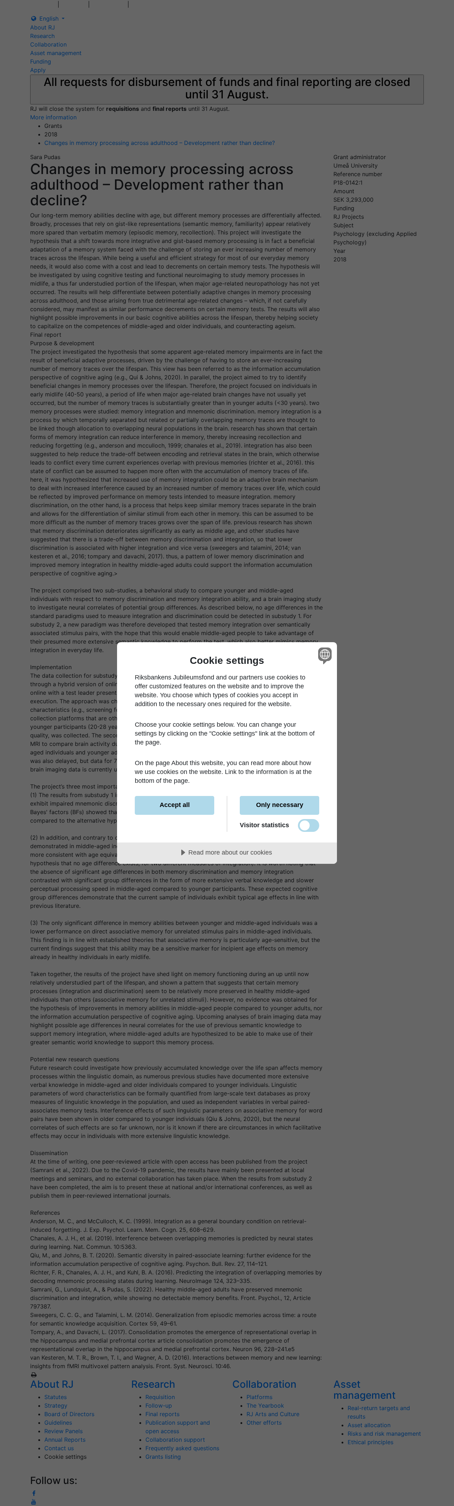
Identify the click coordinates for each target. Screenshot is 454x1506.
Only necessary (279, 804)
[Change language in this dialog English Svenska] (323, 655)
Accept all (175, 804)
